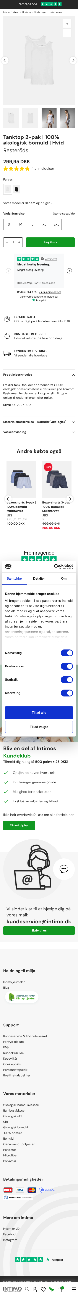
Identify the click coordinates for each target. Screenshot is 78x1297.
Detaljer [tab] (39, 578)
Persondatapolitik (15, 1070)
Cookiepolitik (12, 1064)
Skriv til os (39, 930)
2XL (56, 224)
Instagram (10, 1240)
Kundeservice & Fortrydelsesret (25, 1036)
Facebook (10, 1234)
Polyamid (9, 1161)
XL (44, 224)
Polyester (9, 1150)
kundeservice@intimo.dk (38, 921)
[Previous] (5, 60)
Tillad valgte (39, 727)
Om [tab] (64, 578)
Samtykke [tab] (14, 578)
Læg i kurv (50, 242)
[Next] (73, 60)
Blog (6, 988)
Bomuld (8, 1138)
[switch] (67, 666)
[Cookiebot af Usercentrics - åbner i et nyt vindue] (55, 566)
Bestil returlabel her (16, 1075)
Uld (5, 1122)
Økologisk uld (12, 1116)
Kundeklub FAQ (13, 1053)
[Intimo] (12, 1289)
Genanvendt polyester (18, 1144)
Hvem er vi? (11, 1229)
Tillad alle (39, 712)
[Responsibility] (51, 1289)
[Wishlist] (43, 1289)
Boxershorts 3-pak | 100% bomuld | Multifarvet (21, 506)
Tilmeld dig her (19, 825)
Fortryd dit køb (13, 1042)
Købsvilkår (10, 1058)
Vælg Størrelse (13, 213)
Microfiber (10, 1155)
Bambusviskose (13, 1110)
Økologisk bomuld (15, 1127)
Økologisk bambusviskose (21, 1105)
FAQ (6, 1047)
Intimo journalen (14, 982)
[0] (60, 1289)
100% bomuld (12, 1133)
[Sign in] (34, 1289)
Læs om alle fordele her (55, 814)
